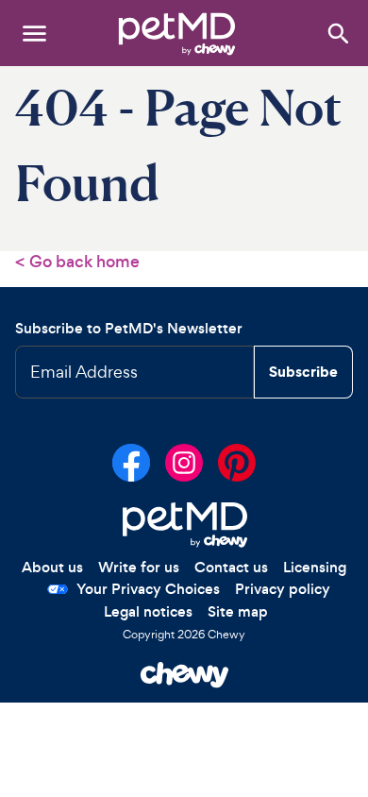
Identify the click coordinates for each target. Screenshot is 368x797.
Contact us (231, 567)
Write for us (138, 567)
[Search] (337, 32)
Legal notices (148, 611)
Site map (238, 611)
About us (52, 567)
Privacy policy (282, 589)
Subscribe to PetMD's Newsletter (129, 328)
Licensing (314, 567)
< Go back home (77, 261)
